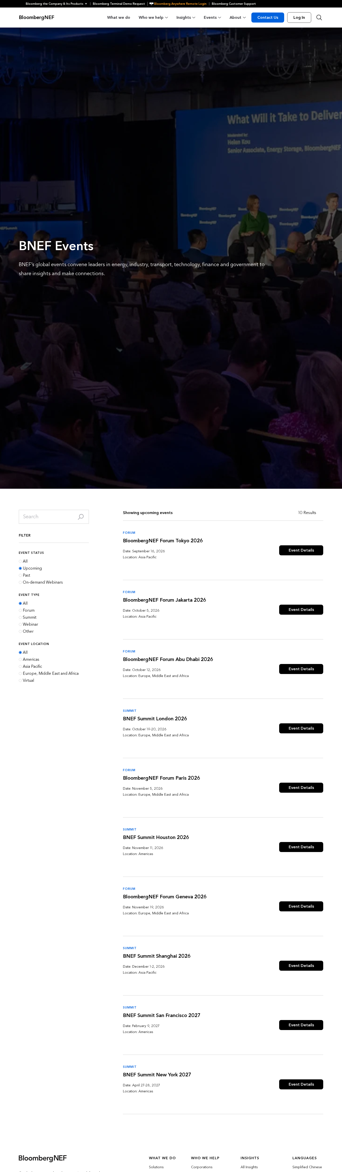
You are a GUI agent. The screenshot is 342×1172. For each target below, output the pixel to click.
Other (28, 631)
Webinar (30, 624)
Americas (31, 659)
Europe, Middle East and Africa (51, 673)
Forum (29, 610)
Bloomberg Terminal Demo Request (119, 3)
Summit (29, 617)
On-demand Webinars (43, 582)
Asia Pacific (32, 666)
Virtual (28, 680)
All (25, 561)
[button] (58, 3)
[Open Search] (319, 18)
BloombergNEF (36, 17)
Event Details (301, 550)
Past (26, 575)
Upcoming (32, 568)
